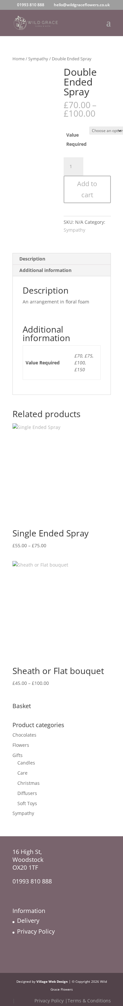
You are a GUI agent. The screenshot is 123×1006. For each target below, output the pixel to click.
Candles (26, 763)
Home (18, 59)
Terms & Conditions (89, 1000)
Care (22, 773)
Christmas (28, 783)
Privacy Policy (36, 931)
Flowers (20, 745)
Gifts (17, 755)
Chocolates (24, 735)
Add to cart (87, 189)
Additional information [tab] (45, 270)
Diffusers (27, 793)
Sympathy (38, 59)
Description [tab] (32, 259)
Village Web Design (52, 981)
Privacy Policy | (51, 1000)
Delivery (28, 920)
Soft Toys (27, 803)
